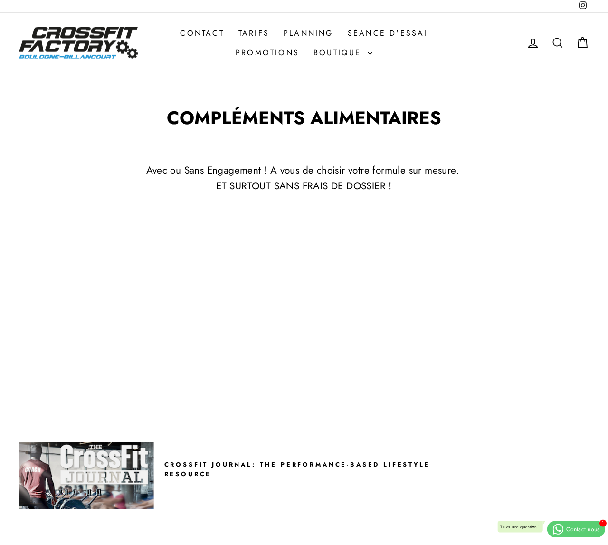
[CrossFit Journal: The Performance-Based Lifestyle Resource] (86, 475)
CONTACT (202, 33)
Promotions (267, 52)
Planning (308, 33)
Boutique (339, 52)
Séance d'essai (388, 33)
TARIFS (253, 33)
